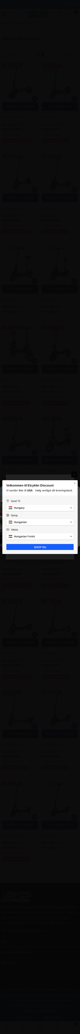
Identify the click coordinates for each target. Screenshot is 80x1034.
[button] (40, 507)
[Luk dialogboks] (75, 483)
